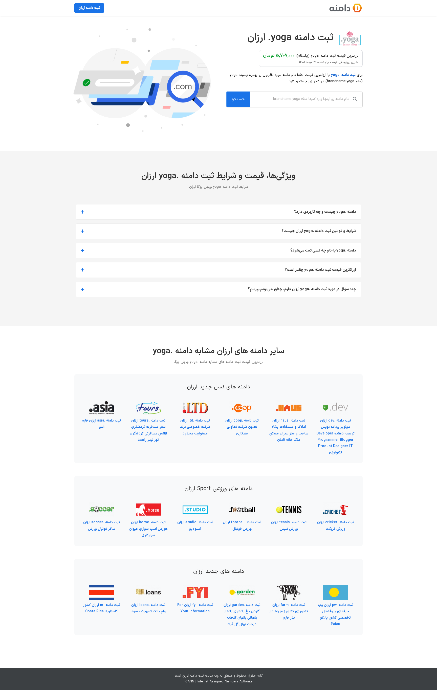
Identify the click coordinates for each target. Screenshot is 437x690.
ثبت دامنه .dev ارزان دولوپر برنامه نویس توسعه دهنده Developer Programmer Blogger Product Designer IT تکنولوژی (335, 436)
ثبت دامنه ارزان (193, 675)
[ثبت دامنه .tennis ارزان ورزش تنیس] (288, 505)
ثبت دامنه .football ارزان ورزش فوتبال (242, 525)
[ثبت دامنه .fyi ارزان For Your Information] (195, 588)
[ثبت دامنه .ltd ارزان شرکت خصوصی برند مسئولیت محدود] (195, 403)
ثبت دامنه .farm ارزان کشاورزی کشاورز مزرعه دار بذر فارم (288, 611)
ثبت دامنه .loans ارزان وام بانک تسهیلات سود (148, 608)
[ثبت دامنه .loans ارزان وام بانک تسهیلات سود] (148, 588)
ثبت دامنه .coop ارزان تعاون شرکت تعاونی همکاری (242, 427)
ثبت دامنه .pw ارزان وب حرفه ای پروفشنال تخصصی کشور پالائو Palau (335, 614)
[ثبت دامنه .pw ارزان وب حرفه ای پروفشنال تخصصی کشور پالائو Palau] (335, 588)
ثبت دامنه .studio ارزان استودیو (195, 525)
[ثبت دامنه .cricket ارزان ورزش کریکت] (335, 505)
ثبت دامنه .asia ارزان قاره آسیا (101, 424)
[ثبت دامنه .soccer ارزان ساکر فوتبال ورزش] (101, 505)
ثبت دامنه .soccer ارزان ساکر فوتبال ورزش (101, 525)
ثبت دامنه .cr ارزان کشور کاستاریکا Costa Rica (101, 608)
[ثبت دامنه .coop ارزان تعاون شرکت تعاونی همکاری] (242, 403)
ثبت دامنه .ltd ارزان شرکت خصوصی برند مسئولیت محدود (195, 427)
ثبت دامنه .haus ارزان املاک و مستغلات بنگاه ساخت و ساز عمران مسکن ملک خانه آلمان (288, 430)
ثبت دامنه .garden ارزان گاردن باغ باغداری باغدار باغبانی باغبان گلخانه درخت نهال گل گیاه (242, 614)
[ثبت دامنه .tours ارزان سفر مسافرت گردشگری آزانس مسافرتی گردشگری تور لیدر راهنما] (148, 403)
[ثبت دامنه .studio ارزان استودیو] (195, 505)
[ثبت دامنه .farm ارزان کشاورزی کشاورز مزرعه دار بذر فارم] (288, 588)
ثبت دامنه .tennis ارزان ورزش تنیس (289, 525)
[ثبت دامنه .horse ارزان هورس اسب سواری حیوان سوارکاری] (148, 505)
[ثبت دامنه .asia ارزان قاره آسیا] (101, 403)
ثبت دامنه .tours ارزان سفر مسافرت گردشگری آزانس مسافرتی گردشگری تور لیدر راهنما (148, 430)
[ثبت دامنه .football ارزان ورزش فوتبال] (242, 505)
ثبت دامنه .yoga (343, 75)
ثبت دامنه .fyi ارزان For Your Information (195, 608)
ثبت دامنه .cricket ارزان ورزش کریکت (335, 525)
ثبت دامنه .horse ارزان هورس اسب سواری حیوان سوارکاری (148, 529)
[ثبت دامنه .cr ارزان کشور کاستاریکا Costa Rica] (101, 588)
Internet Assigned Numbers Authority (225, 681)
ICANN (189, 681)
